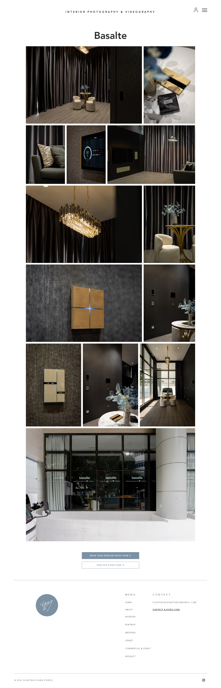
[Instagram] (203, 680)
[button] (204, 10)
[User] (195, 9)
